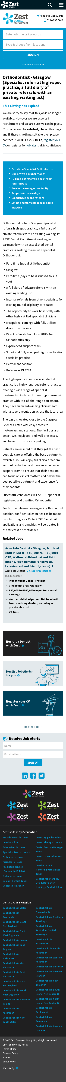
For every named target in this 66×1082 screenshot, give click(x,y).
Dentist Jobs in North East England (14, 983)
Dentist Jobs (10, 842)
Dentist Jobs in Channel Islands (49, 973)
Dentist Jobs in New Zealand (47, 982)
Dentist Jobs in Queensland (44, 910)
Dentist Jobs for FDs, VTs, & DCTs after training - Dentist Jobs (48, 883)
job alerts (33, 145)
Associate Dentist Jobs (15, 837)
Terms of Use (10, 1048)
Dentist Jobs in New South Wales (13, 1019)
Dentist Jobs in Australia (11, 1010)
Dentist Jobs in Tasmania (44, 941)
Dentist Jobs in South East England (15, 924)
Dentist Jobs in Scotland (11, 915)
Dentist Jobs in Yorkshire (11, 956)
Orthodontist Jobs (13, 857)
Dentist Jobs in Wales (14, 907)
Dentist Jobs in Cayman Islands (49, 1028)
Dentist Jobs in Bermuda (44, 1019)
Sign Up (33, 763)
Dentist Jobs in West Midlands (14, 965)
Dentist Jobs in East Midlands (14, 974)
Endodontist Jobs (12, 876)
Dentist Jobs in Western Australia (49, 959)
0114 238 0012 (55, 20)
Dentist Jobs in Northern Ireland (16, 1001)
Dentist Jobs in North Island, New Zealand (47, 1001)
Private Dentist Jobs (14, 847)
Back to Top (31, 726)
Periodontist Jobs (12, 861)
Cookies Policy (10, 1053)
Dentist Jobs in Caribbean (44, 1010)
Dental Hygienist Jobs (48, 837)
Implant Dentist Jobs (14, 880)
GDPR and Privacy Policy (15, 1044)
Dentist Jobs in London (15, 940)
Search (33, 55)
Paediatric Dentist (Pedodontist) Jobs (13, 869)
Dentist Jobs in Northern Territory (49, 919)
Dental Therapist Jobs (48, 842)
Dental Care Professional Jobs (49, 858)
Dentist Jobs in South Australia (48, 950)
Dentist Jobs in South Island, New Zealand (48, 991)
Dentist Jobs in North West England (14, 933)
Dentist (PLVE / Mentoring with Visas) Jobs (48, 869)
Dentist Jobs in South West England (15, 992)
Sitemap (7, 1057)
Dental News (9, 1061)
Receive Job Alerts (51, 15)
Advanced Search (31, 64)
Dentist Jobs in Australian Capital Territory (46, 930)
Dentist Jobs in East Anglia (14, 947)
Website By (11, 1068)
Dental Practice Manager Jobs (49, 849)
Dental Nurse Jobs (13, 885)
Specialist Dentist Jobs (15, 852)
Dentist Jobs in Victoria (49, 966)
